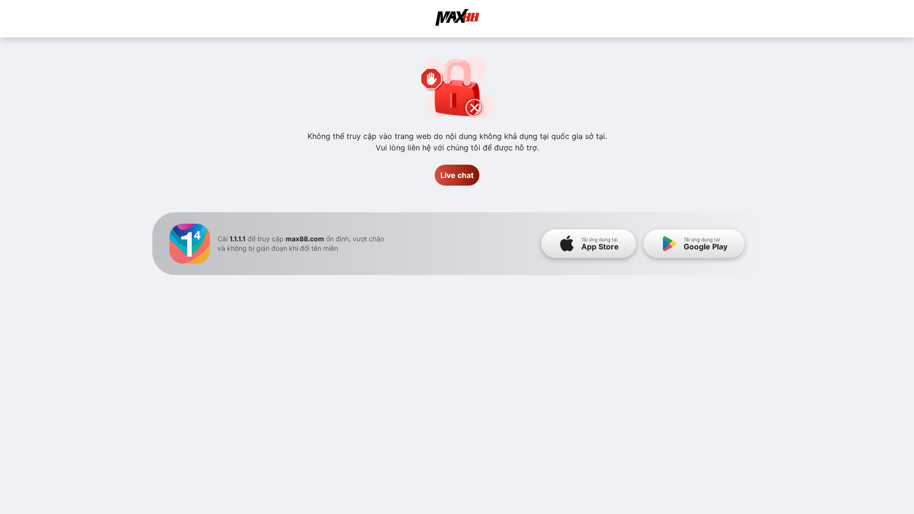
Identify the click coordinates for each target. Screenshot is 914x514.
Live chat (457, 175)
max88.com (305, 239)
